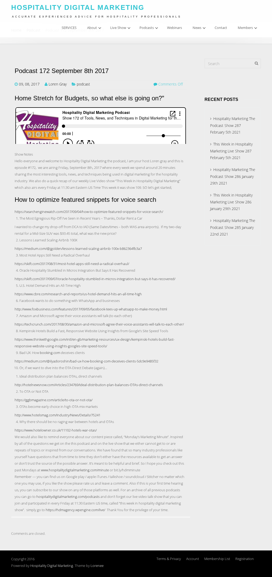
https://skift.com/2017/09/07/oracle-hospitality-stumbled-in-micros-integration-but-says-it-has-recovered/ (95, 278)
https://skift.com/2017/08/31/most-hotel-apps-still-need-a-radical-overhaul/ (72, 263)
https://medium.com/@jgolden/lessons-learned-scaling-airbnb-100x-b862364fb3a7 (78, 248)
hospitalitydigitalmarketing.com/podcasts (68, 496)
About (92, 27)
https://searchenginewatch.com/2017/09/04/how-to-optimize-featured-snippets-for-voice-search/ (89, 211)
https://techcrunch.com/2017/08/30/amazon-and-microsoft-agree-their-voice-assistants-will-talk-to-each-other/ (99, 324)
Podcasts (146, 27)
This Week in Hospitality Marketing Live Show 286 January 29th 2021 (231, 202)
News (197, 27)
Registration (244, 558)
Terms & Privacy (168, 558)
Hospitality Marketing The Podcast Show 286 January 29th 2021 (232, 176)
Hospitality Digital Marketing (51, 565)
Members (245, 27)
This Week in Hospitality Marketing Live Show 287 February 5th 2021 (231, 151)
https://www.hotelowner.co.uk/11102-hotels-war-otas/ (56, 430)
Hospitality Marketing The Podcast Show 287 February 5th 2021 (232, 125)
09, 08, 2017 (29, 84)
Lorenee (97, 565)
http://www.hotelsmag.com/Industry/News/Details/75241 (57, 415)
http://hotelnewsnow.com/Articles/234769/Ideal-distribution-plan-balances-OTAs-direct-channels (89, 384)
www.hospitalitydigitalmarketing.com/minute (75, 470)
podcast (83, 84)
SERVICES (69, 27)
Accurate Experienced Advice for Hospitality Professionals (96, 16)
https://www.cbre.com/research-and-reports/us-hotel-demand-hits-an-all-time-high (78, 294)
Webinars (174, 27)
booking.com (50, 352)
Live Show (118, 27)
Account (192, 558)
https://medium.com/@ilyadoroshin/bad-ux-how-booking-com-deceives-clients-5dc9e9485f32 (86, 361)
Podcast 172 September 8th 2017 (62, 70)
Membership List (217, 558)
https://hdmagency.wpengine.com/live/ (75, 509)
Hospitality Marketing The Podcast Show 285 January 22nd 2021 (232, 227)
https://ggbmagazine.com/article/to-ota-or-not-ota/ (53, 400)
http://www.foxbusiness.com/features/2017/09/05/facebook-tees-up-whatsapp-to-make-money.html (91, 309)
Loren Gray (58, 84)
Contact (221, 27)
